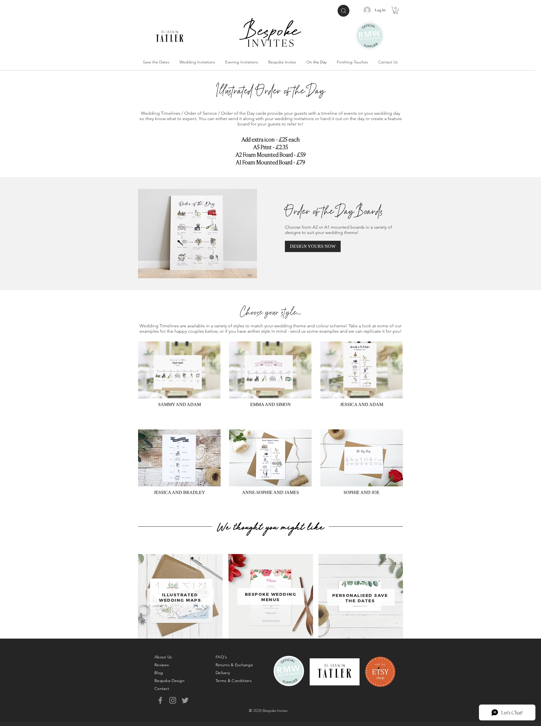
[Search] (343, 11)
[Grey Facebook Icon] (160, 700)
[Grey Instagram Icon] (172, 700)
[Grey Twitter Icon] (185, 700)
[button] (395, 10)
